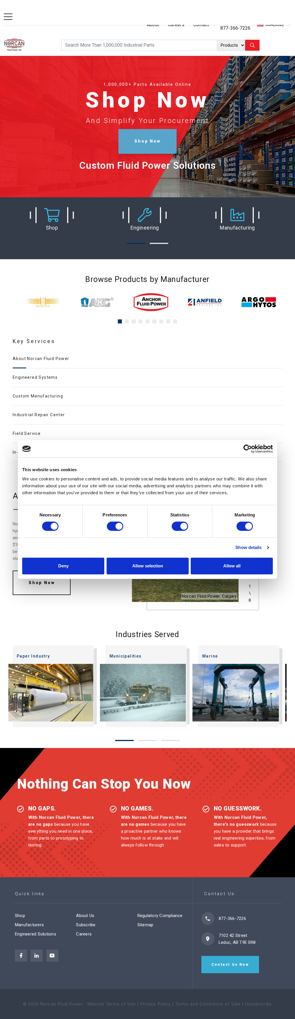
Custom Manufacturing (38, 396)
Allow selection (147, 565)
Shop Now (147, 141)
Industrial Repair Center (39, 414)
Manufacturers (29, 924)
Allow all (232, 565)
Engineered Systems (35, 377)
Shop (20, 915)
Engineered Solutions (35, 934)
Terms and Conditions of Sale (208, 1004)
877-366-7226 (235, 28)
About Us (85, 915)
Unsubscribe (258, 1004)
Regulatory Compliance (160, 915)
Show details (248, 547)
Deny (63, 565)
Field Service (27, 433)
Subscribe (85, 924)
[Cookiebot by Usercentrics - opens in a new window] (247, 448)
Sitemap (145, 924)
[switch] (115, 526)
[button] (52, 219)
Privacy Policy (155, 1004)
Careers (84, 934)
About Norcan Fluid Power (41, 358)
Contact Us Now (230, 965)
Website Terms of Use (111, 1004)
